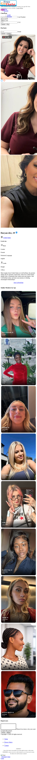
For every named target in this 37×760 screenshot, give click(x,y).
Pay (8, 24)
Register (6, 11)
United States (7, 237)
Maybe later (18, 397)
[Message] (2, 81)
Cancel (3, 24)
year (7, 20)
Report (8, 732)
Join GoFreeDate (18, 282)
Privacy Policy (8, 742)
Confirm (9, 33)
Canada (3, 666)
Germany (4, 334)
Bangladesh (4, 714)
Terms (6, 739)
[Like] (4, 81)
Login (5, 9)
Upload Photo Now (19, 393)
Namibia (4, 381)
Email (19, 31)
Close (8, 757)
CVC (19, 22)
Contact (6, 745)
